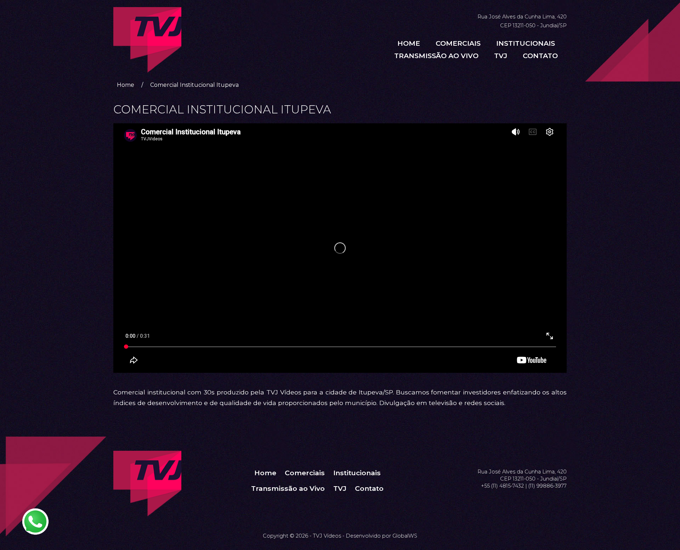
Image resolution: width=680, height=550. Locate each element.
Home (408, 43)
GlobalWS (404, 536)
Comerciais (458, 43)
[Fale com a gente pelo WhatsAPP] (35, 521)
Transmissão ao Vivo (436, 55)
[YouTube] (563, 454)
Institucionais (525, 43)
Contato (540, 55)
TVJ (500, 55)
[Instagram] (554, 454)
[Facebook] (546, 454)
